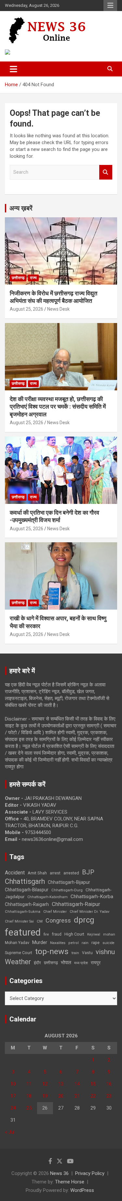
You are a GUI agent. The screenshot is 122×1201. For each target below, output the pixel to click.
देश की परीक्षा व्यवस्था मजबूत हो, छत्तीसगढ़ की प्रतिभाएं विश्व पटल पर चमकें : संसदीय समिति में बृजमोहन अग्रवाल (58, 407)
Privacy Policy (89, 1173)
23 (109, 1096)
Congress (58, 920)
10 (13, 1084)
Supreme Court (18, 952)
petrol (73, 943)
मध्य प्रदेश (81, 963)
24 (13, 1108)
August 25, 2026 (26, 309)
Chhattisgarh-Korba (92, 896)
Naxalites (57, 942)
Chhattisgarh (25, 881)
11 (29, 1084)
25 (29, 1108)
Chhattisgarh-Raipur (76, 904)
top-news (52, 951)
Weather (18, 962)
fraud (56, 934)
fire (46, 934)
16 (109, 1084)
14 (77, 1084)
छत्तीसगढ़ (51, 962)
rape (95, 942)
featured (23, 932)
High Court (74, 934)
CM (40, 921)
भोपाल (66, 962)
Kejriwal (93, 934)
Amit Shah (37, 872)
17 (13, 1096)
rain (85, 942)
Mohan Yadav (17, 942)
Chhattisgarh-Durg (67, 890)
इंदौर (37, 962)
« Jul (10, 1132)
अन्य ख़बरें (21, 208)
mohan (109, 934)
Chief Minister (55, 912)
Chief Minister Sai (19, 921)
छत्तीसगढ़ (18, 278)
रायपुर (96, 962)
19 (44, 1096)
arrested (71, 872)
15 (93, 1084)
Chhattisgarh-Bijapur (69, 882)
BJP (88, 872)
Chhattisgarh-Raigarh (27, 904)
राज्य (33, 278)
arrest (55, 873)
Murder (39, 942)
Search (105, 172)
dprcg (84, 919)
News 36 (59, 1173)
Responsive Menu (110, 5)
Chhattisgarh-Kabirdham (47, 897)
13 (60, 1084)
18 (29, 1096)
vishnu (105, 952)
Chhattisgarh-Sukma (22, 912)
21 (77, 1096)
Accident (15, 873)
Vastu (87, 953)
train (75, 953)
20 (60, 1096)
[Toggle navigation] (13, 68)
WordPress (82, 1190)
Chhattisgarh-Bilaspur (26, 889)
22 (93, 1096)
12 (44, 1084)
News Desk (58, 309)
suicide (108, 943)
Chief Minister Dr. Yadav (89, 912)
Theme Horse (69, 1182)
